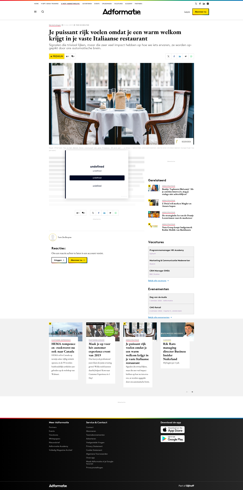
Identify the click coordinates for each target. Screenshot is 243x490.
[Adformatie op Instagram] (208, 4)
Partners (138, 4)
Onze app (90, 457)
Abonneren (91, 431)
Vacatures (118, 4)
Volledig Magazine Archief (60, 450)
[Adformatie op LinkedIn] (204, 4)
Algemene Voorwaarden (97, 454)
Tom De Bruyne (82, 25)
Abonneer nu (200, 12)
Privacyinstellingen (94, 467)
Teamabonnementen (95, 435)
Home (36, 4)
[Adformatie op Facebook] (200, 4)
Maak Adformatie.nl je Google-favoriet (100, 462)
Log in (187, 12)
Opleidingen (107, 4)
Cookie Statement (94, 450)
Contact (89, 427)
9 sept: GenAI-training (49, 4)
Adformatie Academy (58, 446)
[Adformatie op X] (196, 4)
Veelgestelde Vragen (95, 442)
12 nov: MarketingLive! (70, 4)
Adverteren (87, 4)
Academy (128, 4)
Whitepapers (54, 438)
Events (96, 4)
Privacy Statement (94, 446)
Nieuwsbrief (54, 442)
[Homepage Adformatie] (121, 11)
